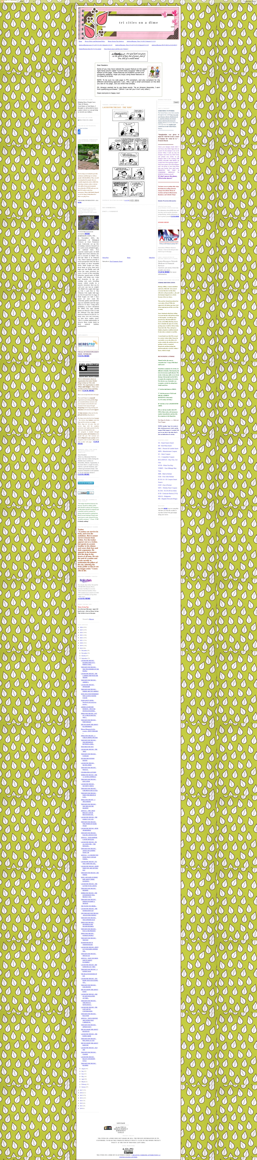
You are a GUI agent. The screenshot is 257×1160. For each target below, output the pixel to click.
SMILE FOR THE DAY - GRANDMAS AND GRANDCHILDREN (87, 924)
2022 (81, 638)
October (84, 656)
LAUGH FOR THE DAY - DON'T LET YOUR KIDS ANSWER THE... (89, 949)
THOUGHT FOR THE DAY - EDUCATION (88, 780)
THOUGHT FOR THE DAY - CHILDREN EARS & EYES (89, 789)
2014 (81, 1098)
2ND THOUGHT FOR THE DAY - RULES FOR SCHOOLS (89, 914)
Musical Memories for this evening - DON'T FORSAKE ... (89, 731)
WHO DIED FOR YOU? (87, 747)
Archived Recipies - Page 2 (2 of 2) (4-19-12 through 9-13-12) (132, 45)
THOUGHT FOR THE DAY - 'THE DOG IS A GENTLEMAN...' (88, 1003)
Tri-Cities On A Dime (83, 128)
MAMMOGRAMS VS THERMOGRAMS (87, 943)
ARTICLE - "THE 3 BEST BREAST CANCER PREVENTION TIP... (88, 812)
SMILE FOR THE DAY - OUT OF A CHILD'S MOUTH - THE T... (89, 715)
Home (80, 41)
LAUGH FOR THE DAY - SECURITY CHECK (87, 785)
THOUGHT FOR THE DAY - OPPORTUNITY (88, 1026)
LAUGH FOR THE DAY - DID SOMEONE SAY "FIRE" (89, 966)
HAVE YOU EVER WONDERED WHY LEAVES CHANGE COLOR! (89, 696)
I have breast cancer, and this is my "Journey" (116, 49)
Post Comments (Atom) (116, 261)
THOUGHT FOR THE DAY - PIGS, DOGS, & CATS (88, 1039)
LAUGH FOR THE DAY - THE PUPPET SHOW (89, 1035)
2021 (81, 640)
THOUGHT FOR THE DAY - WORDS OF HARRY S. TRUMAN (88, 901)
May (83, 1076)
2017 (81, 1090)
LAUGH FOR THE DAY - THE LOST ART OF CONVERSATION (89, 1009)
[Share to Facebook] (136, 200)
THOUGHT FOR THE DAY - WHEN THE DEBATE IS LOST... (88, 795)
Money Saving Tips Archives (116, 41)
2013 (81, 1100)
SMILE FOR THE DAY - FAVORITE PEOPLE (87, 934)
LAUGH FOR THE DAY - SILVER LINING (87, 764)
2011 (81, 1106)
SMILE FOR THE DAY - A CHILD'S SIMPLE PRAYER (89, 737)
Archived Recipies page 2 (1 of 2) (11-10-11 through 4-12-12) (95, 45)
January (84, 1087)
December (84, 650)
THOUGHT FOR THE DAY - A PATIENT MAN (89, 970)
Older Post (152, 257)
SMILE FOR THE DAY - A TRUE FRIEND (88, 801)
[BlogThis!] (132, 200)
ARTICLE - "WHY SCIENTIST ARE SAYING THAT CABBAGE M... (89, 1020)
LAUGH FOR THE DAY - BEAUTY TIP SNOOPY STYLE (88, 1059)
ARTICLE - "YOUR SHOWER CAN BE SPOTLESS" (89, 838)
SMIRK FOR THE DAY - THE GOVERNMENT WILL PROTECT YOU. (89, 895)
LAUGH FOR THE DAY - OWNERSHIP (87, 686)
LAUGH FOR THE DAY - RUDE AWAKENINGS (89, 829)
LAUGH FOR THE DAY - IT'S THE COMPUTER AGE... (89, 863)
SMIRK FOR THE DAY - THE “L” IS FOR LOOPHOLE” (89, 776)
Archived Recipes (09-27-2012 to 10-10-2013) (164, 45)
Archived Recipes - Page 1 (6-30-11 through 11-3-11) (141, 41)
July (83, 1071)
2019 (81, 645)
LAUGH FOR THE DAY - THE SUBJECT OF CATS (89, 818)
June (83, 1074)
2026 (81, 627)
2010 (81, 1108)
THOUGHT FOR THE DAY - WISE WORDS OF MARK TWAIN (89, 824)
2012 (81, 1103)
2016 (81, 1093)
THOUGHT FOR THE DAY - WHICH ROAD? (88, 721)
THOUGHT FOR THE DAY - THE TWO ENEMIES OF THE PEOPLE (90, 669)
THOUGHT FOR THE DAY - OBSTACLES (88, 955)
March (83, 1082)
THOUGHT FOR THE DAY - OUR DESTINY (88, 986)
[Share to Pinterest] (138, 200)
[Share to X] (134, 200)
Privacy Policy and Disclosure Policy (95, 41)
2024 (81, 632)
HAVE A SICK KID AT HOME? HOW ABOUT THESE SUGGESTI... (89, 879)
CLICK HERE (83, 474)
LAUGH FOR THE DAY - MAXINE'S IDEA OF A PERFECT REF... (88, 662)
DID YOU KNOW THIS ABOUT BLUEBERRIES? (89, 725)
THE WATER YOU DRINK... (88, 906)
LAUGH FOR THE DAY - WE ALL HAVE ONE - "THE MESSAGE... (89, 844)
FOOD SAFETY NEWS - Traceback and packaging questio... (88, 702)
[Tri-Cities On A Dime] (79, 134)
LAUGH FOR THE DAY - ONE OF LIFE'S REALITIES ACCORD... (89, 996)
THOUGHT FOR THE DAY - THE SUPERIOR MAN (88, 919)
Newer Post (105, 257)
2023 (81, 635)
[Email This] (130, 200)
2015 (81, 1095)
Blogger (91, 619)
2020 (81, 643)
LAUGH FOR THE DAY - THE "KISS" (117, 107)
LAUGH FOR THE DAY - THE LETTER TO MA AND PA (89, 885)
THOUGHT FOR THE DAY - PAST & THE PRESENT (88, 930)
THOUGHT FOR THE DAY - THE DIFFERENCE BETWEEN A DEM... (88, 742)
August (84, 1069)
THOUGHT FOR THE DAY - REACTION (88, 1015)
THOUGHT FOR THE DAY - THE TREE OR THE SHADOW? (88, 806)
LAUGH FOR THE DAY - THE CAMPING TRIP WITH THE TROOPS (89, 675)
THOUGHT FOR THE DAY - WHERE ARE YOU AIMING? (90, 690)
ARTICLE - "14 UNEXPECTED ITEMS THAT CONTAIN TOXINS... (89, 857)
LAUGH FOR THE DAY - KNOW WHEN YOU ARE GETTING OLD (90, 868)
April (83, 1079)
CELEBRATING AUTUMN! (88, 772)
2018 (81, 648)
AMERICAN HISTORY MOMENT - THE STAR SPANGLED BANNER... (88, 709)
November (84, 653)
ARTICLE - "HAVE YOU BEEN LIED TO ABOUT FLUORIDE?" (89, 960)
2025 (81, 630)
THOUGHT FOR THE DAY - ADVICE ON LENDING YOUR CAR (88, 850)
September (85, 658)
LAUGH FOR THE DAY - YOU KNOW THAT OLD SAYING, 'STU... (89, 980)
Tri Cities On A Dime (138, 22)
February (84, 1084)
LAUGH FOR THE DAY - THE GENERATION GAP (89, 910)
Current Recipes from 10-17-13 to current (90, 49)
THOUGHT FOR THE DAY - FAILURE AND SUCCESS (89, 834)
